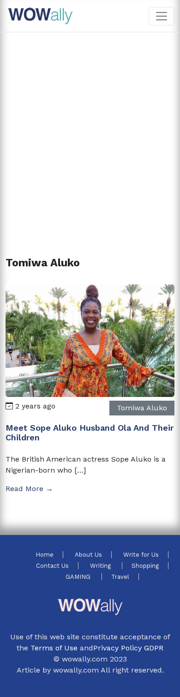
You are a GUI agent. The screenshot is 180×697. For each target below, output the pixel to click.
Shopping (145, 565)
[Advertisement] (90, 133)
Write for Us (141, 554)
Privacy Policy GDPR (128, 647)
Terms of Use (54, 647)
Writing (101, 565)
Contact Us (52, 565)
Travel (120, 576)
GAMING (79, 576)
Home (45, 554)
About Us (88, 554)
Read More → (29, 488)
